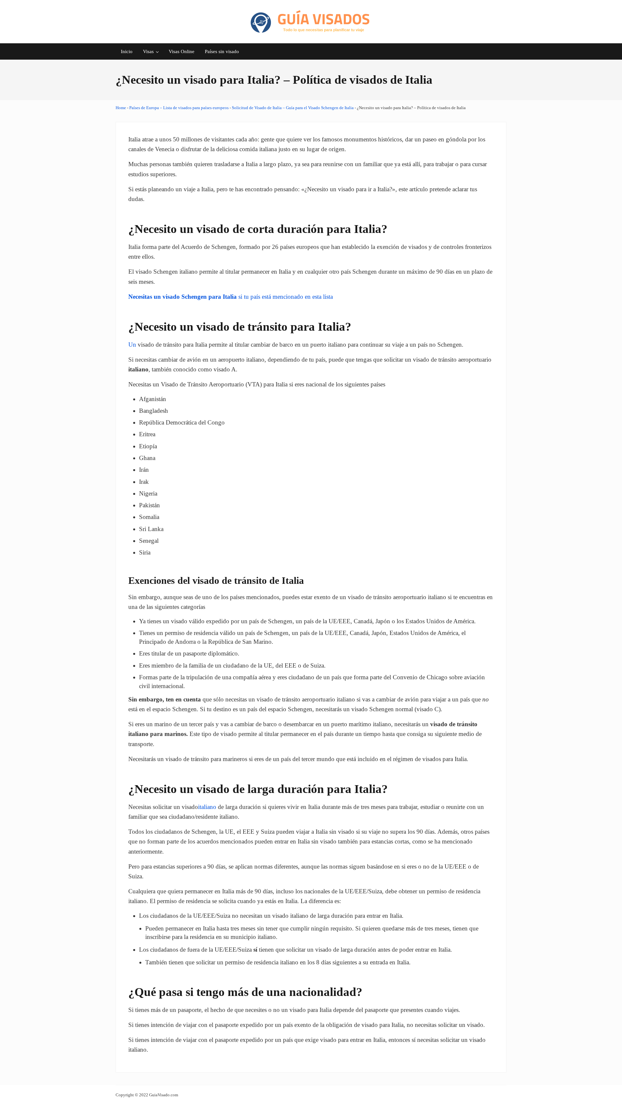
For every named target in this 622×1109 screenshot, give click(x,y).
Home (121, 107)
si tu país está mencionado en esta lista (230, 296)
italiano (207, 806)
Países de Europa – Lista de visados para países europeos (179, 107)
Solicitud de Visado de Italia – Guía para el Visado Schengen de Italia (293, 107)
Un (132, 344)
